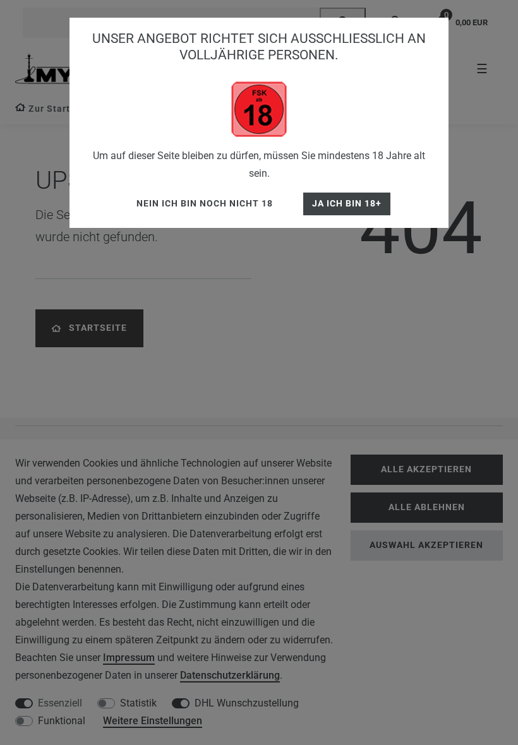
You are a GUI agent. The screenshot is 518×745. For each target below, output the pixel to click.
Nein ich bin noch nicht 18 (204, 203)
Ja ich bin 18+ (347, 203)
